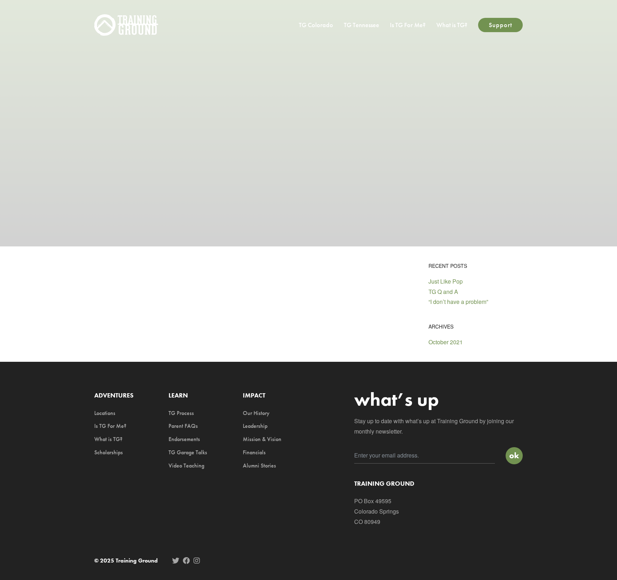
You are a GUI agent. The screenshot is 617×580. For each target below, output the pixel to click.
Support (500, 25)
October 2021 (445, 342)
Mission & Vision (262, 439)
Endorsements (184, 439)
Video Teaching (186, 465)
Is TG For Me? (408, 25)
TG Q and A (443, 292)
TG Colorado (316, 25)
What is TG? (451, 25)
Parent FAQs (183, 426)
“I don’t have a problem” (458, 302)
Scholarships (108, 452)
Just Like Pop (445, 281)
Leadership (255, 426)
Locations (104, 413)
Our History (256, 413)
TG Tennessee (361, 25)
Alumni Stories (259, 465)
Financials (254, 452)
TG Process (181, 413)
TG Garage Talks (188, 452)
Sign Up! (514, 455)
